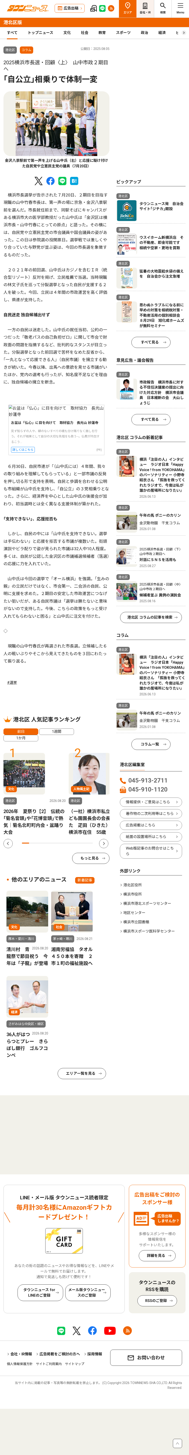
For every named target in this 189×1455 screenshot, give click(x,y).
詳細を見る (156, 1255)
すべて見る (150, 342)
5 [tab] (53, 843)
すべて (12, 33)
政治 (144, 33)
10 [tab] (89, 843)
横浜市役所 (132, 894)
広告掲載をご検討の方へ (59, 1354)
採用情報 (94, 1354)
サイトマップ (74, 1364)
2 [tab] (32, 843)
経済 (162, 33)
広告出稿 (71, 8)
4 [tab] (46, 843)
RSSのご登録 (156, 1300)
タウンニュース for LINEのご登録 (39, 1293)
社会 (84, 33)
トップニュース (40, 33)
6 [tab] (61, 843)
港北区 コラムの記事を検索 (149, 617)
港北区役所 (132, 885)
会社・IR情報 (21, 1354)
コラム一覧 (150, 744)
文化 (67, 33)
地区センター (134, 913)
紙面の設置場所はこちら (146, 837)
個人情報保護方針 (20, 1364)
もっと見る (89, 858)
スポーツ (123, 33)
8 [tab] (75, 843)
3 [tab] (39, 843)
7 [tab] (68, 843)
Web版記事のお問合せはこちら (150, 851)
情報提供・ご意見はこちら (148, 802)
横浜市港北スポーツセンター (147, 903)
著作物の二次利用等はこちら (150, 813)
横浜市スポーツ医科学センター (149, 931)
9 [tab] (82, 843)
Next (103, 843)
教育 (102, 33)
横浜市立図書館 (136, 922)
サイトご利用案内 (49, 1364)
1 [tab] (25, 843)
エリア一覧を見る (80, 1073)
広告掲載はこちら (140, 825)
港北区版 (12, 22)
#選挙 (12, 682)
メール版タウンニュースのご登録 (86, 1293)
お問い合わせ (151, 1357)
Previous (8, 843)
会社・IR (145, 12)
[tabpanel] (56, 130)
